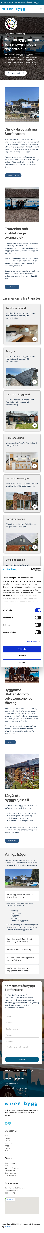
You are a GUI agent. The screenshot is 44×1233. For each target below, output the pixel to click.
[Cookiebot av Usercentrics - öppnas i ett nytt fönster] (31, 569)
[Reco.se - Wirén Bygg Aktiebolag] (11, 24)
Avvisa (22, 662)
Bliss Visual (9, 1226)
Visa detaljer (32, 642)
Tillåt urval (22, 656)
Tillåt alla (22, 649)
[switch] (38, 617)
